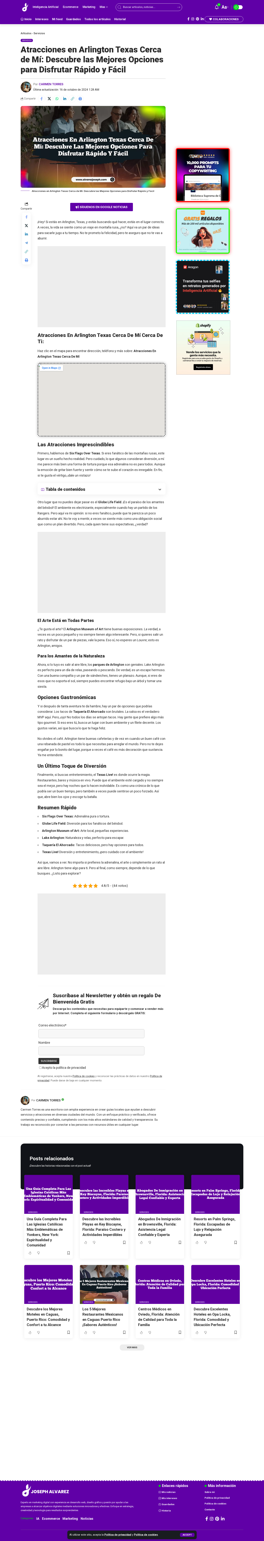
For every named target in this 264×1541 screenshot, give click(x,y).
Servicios (39, 33)
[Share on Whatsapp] (57, 98)
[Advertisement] (102, 286)
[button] (187, 1535)
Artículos (26, 33)
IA (37, 1518)
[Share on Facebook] (41, 98)
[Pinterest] (197, 19)
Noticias (87, 1518)
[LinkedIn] (202, 19)
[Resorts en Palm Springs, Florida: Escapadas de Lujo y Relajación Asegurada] (215, 1194)
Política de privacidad (117, 1534)
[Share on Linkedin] (64, 98)
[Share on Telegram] (26, 243)
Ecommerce (51, 1518)
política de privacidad (71, 1067)
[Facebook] (188, 19)
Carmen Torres (51, 84)
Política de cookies (146, 1534)
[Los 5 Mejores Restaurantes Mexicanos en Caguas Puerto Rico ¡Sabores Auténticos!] (104, 1284)
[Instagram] (192, 19)
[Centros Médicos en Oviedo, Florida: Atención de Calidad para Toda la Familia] (160, 1284)
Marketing (70, 1518)
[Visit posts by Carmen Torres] (26, 87)
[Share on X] (49, 98)
